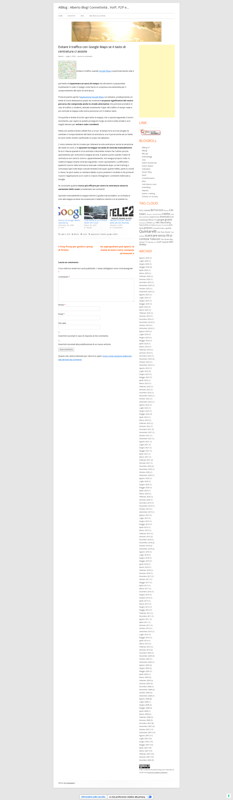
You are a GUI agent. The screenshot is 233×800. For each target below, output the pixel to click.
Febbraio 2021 (144, 460)
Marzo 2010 (144, 643)
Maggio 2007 (144, 745)
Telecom (155, 239)
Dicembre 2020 (145, 466)
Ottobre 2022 (144, 399)
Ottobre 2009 (144, 659)
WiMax (142, 244)
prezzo (148, 228)
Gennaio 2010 (144, 650)
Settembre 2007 (145, 732)
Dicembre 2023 (145, 356)
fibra (150, 219)
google (109, 234)
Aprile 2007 (143, 748)
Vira (155, 242)
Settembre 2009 (145, 662)
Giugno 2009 (144, 668)
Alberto (61, 56)
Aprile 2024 (143, 343)
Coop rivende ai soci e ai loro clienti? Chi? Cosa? (95, 221)
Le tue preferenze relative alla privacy (127, 797)
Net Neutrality (163, 222)
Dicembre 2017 (145, 576)
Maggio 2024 (144, 340)
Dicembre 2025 (145, 282)
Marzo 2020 (144, 493)
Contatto (71, 16)
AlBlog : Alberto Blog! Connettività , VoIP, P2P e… (93, 7)
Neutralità (143, 225)
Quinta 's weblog (148, 193)
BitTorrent (157, 210)
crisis (144, 160)
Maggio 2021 (144, 451)
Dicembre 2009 (145, 653)
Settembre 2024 (145, 328)
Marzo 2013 (144, 604)
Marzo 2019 (144, 530)
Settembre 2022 (145, 402)
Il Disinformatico (148, 178)
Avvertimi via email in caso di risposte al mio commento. (83, 336)
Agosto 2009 (144, 665)
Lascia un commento (84, 56)
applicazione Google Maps (92, 97)
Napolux (145, 190)
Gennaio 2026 (144, 279)
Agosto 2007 (144, 735)
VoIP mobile (163, 242)
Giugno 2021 (144, 447)
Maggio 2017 (144, 582)
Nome (61, 304)
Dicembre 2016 (145, 591)
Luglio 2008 (143, 702)
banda (147, 210)
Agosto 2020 (144, 478)
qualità (168, 228)
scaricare (151, 235)
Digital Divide (154, 217)
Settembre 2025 (145, 291)
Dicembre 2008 (145, 686)
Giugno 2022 (144, 411)
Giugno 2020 (144, 484)
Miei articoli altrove (97, 16)
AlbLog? (145, 153)
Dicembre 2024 (145, 319)
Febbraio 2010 (144, 647)
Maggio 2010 (144, 637)
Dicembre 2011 (145, 616)
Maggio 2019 (144, 524)
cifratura (149, 214)
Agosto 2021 (144, 441)
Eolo (172, 217)
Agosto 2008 (144, 699)
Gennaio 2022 (144, 426)
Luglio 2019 (143, 518)
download (165, 216)
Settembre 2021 (145, 438)
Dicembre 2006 (145, 760)
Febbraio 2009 (144, 680)
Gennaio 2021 (144, 463)
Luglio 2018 (143, 555)
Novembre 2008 (145, 689)
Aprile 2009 (143, 674)
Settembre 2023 (145, 365)
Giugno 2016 (144, 594)
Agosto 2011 (144, 619)
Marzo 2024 (144, 346)
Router (168, 232)
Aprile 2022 (143, 417)
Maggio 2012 (144, 610)
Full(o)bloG (146, 169)
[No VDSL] (150, 132)
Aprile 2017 (143, 585)
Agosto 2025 (144, 294)
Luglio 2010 (143, 634)
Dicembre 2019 (145, 503)
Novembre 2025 (145, 285)
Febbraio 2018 (144, 570)
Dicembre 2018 (145, 539)
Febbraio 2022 (144, 423)
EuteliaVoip (143, 220)
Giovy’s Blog (146, 172)
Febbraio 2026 (144, 276)
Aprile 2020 (143, 490)
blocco (166, 210)
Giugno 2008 (144, 705)
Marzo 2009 (144, 677)
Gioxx (144, 175)
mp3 (153, 223)
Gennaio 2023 (144, 389)
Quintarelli (147, 231)
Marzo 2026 (144, 273)
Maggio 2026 (144, 267)
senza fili (163, 235)
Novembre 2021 (145, 432)
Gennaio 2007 (144, 757)
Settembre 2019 (145, 512)
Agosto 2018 (144, 552)
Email (61, 314)
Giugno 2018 (144, 558)
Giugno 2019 (144, 521)
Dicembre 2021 (145, 429)
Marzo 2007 (144, 751)
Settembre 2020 (145, 475)
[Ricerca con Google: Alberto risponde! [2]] (70, 212)
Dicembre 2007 (145, 723)
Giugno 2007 (144, 741)
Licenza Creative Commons (157, 772)
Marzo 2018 (144, 567)
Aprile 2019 (143, 527)
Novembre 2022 (145, 395)
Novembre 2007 (145, 726)
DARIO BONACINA (149, 163)
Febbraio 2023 (144, 386)
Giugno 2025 (144, 301)
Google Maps (105, 71)
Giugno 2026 (144, 264)
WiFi (171, 241)
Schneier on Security (150, 196)
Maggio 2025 (144, 304)
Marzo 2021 (144, 457)
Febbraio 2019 (144, 533)
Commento (64, 276)
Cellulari (103, 234)
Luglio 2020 (143, 481)
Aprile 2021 (143, 454)
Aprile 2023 (143, 380)
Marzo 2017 (144, 588)
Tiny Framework (69, 783)
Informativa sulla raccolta (93, 797)
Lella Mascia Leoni (149, 184)
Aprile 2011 (143, 622)
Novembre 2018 (145, 542)
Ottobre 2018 (144, 545)
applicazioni (95, 234)
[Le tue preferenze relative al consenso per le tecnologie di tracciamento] (228, 795)
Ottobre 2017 (144, 579)
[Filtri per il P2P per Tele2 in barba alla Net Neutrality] (121, 212)
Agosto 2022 (144, 405)
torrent (142, 242)
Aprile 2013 (143, 601)
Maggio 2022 (144, 414)
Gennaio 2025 (144, 316)
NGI (150, 225)
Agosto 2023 (144, 368)
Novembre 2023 (145, 359)
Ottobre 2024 (144, 325)
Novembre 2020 (145, 469)
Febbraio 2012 (144, 613)
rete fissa (161, 232)
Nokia (153, 225)
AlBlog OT (146, 147)
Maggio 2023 (144, 377)
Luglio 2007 (143, 738)
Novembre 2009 (145, 656)
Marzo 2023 (144, 383)
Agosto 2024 (144, 331)
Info (82, 16)
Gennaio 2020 (144, 500)
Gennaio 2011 (144, 625)
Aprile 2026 (143, 270)
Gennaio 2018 (144, 573)
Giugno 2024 (144, 337)
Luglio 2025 (143, 297)
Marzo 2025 (144, 310)
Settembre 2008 (145, 696)
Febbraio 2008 (144, 717)
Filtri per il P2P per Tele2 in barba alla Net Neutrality (120, 221)
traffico (115, 234)
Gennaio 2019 (144, 536)
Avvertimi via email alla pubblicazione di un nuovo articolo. (84, 344)
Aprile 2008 (143, 711)
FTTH (155, 220)
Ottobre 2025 (144, 288)
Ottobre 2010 (144, 628)
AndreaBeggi (147, 156)
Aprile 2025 (143, 307)
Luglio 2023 (143, 371)
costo (166, 214)
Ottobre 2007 (144, 729)
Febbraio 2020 (144, 496)
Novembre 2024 (145, 322)
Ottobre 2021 (144, 435)
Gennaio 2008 (144, 720)
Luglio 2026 (143, 261)
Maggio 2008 (144, 708)
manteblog (146, 187)
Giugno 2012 (144, 607)
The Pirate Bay (167, 239)
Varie (85, 234)
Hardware (142, 223)
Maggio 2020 (144, 487)
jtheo (144, 181)
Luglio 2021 (143, 444)
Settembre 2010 (145, 631)
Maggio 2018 (144, 561)
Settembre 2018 (145, 549)
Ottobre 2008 (144, 692)
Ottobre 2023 (144, 362)
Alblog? (144, 150)
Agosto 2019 (144, 515)
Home (60, 16)
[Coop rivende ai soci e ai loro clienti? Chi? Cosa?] (96, 212)
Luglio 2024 (143, 334)
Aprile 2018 (143, 564)
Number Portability (162, 225)
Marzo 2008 (144, 714)
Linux (149, 222)
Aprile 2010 (143, 640)
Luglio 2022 (143, 408)
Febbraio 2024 (144, 350)
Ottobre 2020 (144, 472)
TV (146, 242)
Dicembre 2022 (145, 392)
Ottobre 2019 (144, 509)
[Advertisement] (157, 81)
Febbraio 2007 (144, 754)
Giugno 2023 (144, 374)
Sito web (62, 323)
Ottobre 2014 (144, 598)
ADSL (141, 210)
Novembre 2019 (145, 506)
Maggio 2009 (144, 671)
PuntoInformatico (158, 228)
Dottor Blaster (147, 166)
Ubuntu (150, 242)
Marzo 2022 (144, 420)
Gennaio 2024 (144, 353)
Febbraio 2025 (144, 313)
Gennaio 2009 (144, 683)
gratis (168, 219)
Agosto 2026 (144, 258)
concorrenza (157, 214)
